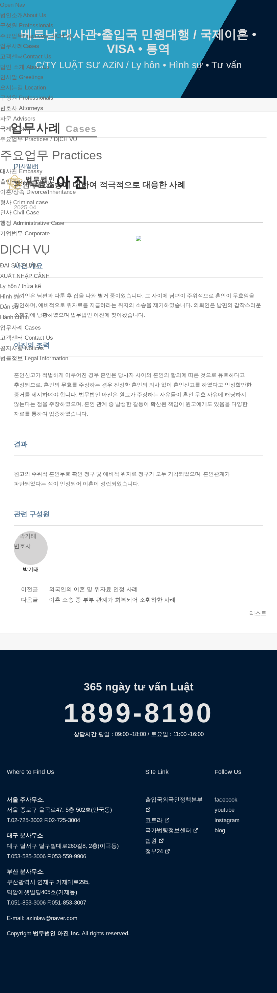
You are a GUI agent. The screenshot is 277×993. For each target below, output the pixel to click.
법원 (151, 841)
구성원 (26, 25)
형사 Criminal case (24, 202)
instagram (227, 820)
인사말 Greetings (22, 77)
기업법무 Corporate (25, 233)
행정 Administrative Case (32, 223)
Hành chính (14, 317)
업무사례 (19, 46)
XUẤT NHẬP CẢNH (25, 276)
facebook (226, 799)
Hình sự (10, 296)
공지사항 (22, 348)
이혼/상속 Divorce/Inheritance (38, 192)
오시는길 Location (23, 87)
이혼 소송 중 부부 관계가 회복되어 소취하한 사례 (112, 600)
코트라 (154, 820)
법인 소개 (25, 67)
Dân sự (9, 307)
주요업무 (37, 36)
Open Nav (12, 5)
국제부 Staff (15, 129)
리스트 (258, 613)
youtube (224, 810)
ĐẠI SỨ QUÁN (19, 265)
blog (220, 830)
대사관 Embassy (21, 171)
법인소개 (23, 15)
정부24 (155, 851)
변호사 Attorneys (21, 108)
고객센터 (25, 56)
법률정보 (34, 358)
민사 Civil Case (19, 212)
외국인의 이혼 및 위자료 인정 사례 (93, 589)
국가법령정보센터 (169, 830)
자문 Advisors (17, 118)
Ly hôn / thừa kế (20, 286)
